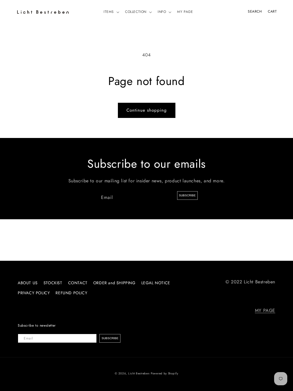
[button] (111, 12)
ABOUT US (28, 283)
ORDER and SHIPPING (114, 283)
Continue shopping (146, 110)
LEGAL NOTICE (155, 283)
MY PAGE (265, 310)
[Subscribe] (187, 195)
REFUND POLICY (71, 293)
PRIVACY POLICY (34, 293)
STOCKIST (52, 283)
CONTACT (78, 283)
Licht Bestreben (139, 373)
